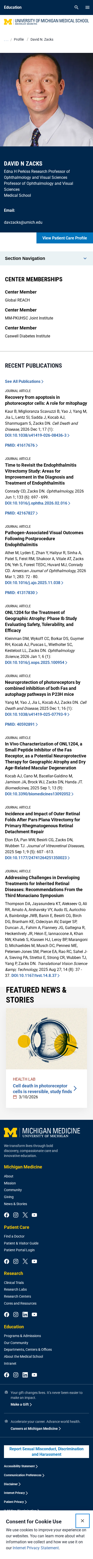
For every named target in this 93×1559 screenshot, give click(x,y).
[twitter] (25, 1215)
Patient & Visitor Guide (21, 1243)
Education (14, 1326)
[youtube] (34, 1215)
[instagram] (15, 1215)
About (8, 1176)
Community (13, 1190)
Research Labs (15, 1289)
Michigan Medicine (23, 1166)
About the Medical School (23, 1356)
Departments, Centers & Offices (28, 1349)
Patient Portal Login (19, 1250)
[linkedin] (25, 1315)
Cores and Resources (20, 1303)
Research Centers (17, 1296)
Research (13, 1273)
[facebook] (6, 1215)
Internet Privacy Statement (36, 1548)
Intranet (10, 1363)
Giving (9, 1197)
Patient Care (16, 1227)
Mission (10, 1183)
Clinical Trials (14, 1283)
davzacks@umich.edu (23, 222)
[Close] (82, 1520)
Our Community (16, 1343)
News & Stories (15, 1204)
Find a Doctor (14, 1236)
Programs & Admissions (22, 1336)
